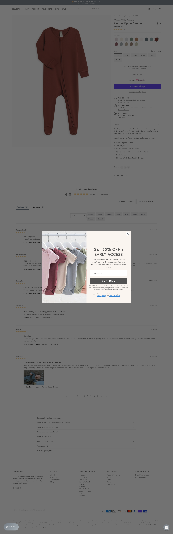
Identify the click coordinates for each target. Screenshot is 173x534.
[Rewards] (11, 526)
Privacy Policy (101, 296)
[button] (166, 527)
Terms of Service (114, 296)
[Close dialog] (128, 234)
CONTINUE (108, 280)
